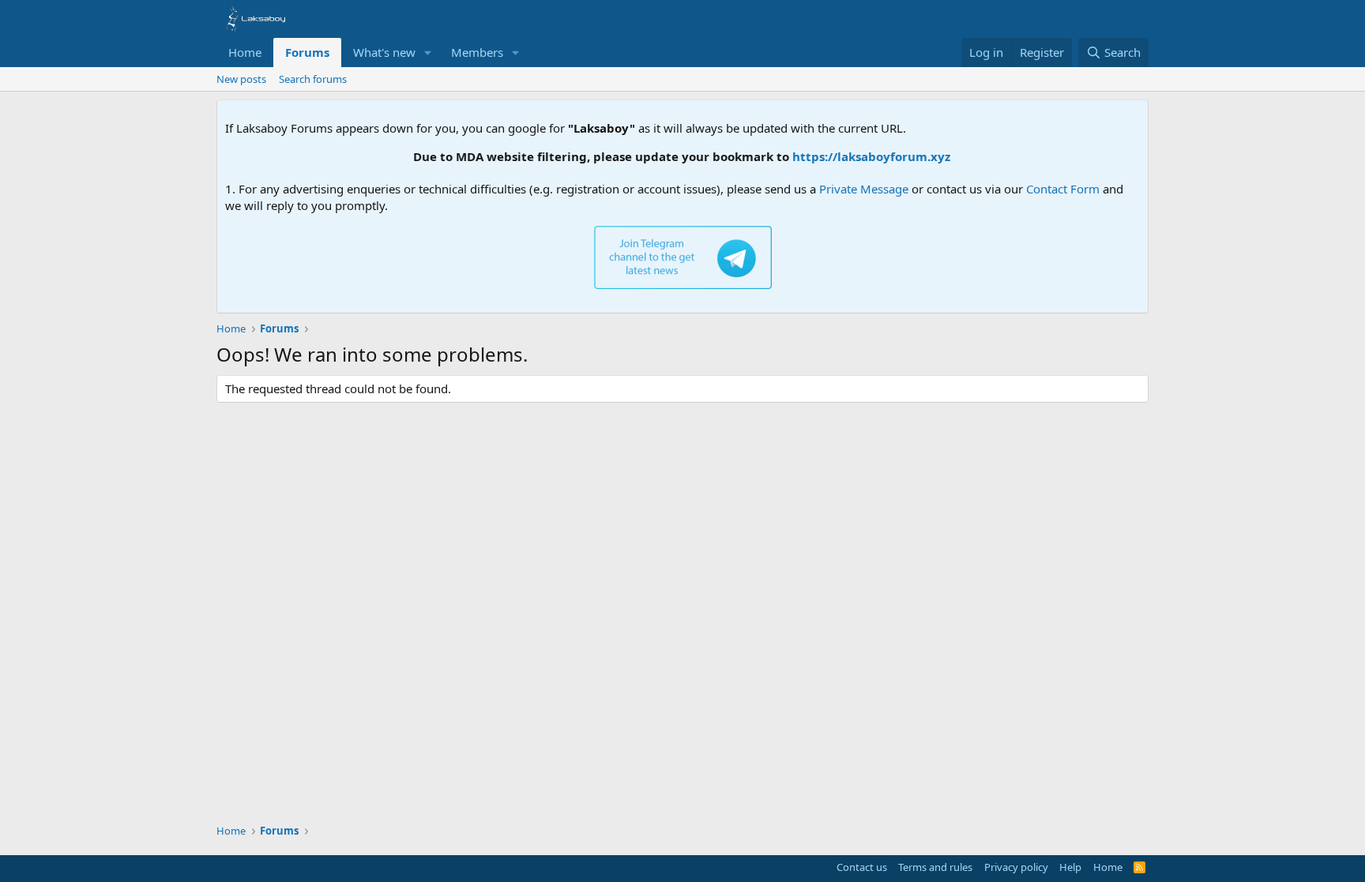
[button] (428, 52)
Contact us (862, 867)
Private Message (863, 189)
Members (477, 52)
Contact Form (1063, 189)
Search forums (313, 79)
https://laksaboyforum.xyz (860, 156)
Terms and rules (935, 867)
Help (1070, 867)
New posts (241, 79)
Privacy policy (1016, 867)
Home (244, 52)
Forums (307, 52)
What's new (384, 52)
